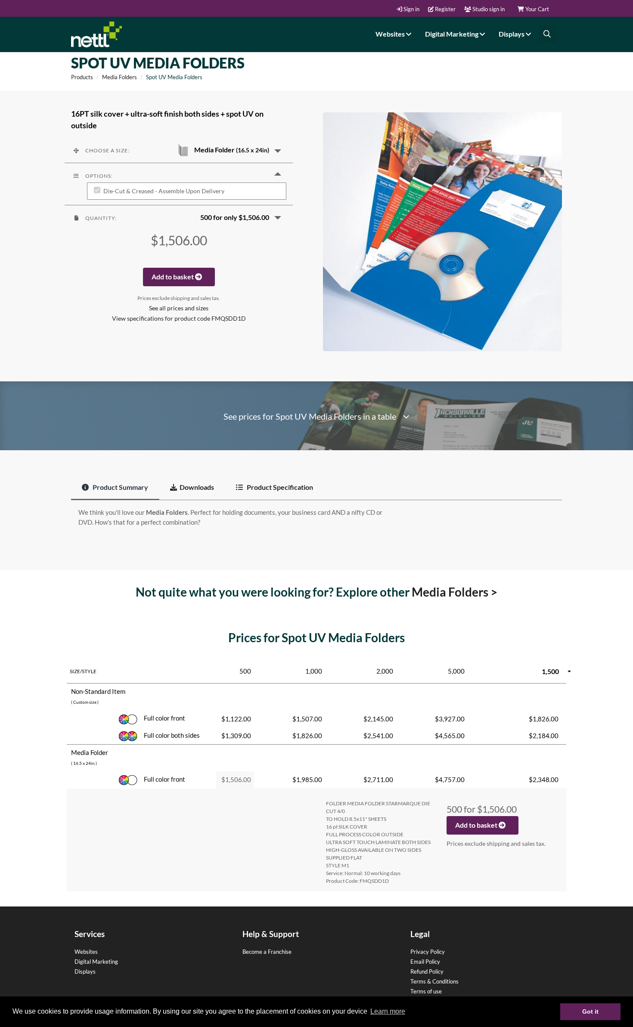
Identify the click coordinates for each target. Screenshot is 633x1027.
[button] (178, 150)
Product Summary (119, 487)
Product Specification (279, 487)
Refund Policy (427, 971)
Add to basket (173, 276)
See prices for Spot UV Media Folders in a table (313, 416)
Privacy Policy (427, 951)
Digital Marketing (452, 34)
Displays (512, 34)
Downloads (197, 487)
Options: (98, 176)
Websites (390, 34)
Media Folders (119, 77)
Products (82, 77)
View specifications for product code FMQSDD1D (179, 318)
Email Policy (425, 961)
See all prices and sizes (178, 308)
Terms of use (426, 991)
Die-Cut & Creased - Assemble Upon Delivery (163, 191)
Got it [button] (590, 1011)
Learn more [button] (387, 1011)
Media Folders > (454, 592)
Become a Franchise (267, 951)
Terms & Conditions (434, 981)
